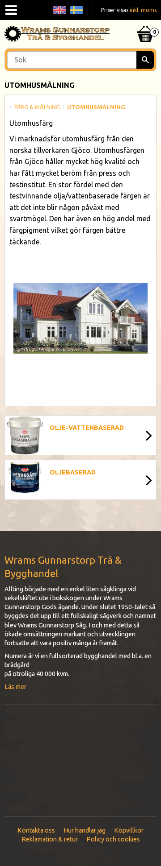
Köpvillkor (129, 830)
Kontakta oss (36, 830)
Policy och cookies (113, 839)
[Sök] (145, 60)
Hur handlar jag (85, 830)
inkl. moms (143, 10)
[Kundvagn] (145, 22)
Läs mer (15, 686)
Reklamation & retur (49, 839)
